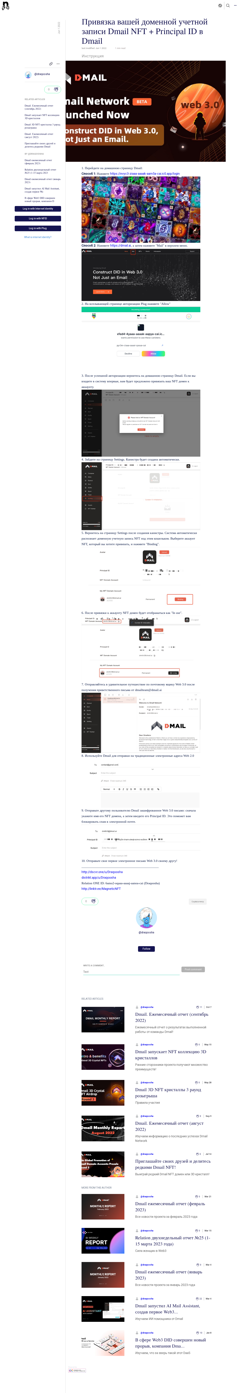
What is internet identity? (37, 237)
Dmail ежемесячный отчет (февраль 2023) (38, 162)
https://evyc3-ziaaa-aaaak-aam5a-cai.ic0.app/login (145, 173)
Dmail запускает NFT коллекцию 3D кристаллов (42, 117)
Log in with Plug (38, 228)
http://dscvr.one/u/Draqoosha (102, 872)
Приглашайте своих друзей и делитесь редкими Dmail (40, 145)
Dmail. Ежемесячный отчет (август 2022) (39, 135)
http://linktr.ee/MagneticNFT (101, 889)
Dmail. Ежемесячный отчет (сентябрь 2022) (39, 107)
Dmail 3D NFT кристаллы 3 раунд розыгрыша (42, 126)
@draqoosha (42, 74)
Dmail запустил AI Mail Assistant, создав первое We (42, 190)
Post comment (193, 969)
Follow (146, 948)
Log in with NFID (38, 218)
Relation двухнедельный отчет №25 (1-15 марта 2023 (40, 171)
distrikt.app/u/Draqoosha (99, 877)
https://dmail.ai (120, 245)
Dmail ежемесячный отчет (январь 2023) (43, 181)
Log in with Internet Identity (38, 208)
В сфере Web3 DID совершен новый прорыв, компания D (40, 199)
